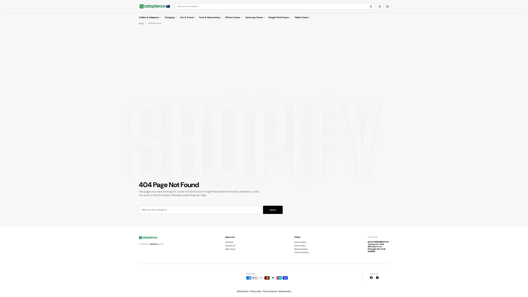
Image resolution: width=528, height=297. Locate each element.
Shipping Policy (301, 249)
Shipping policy (284, 291)
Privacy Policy (300, 242)
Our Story (229, 242)
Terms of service (270, 291)
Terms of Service (301, 252)
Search (273, 210)
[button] (380, 6)
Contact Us (230, 245)
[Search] (371, 6)
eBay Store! (230, 249)
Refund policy (243, 291)
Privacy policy (256, 291)
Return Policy (300, 245)
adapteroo (154, 244)
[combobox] (275, 6)
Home (141, 23)
